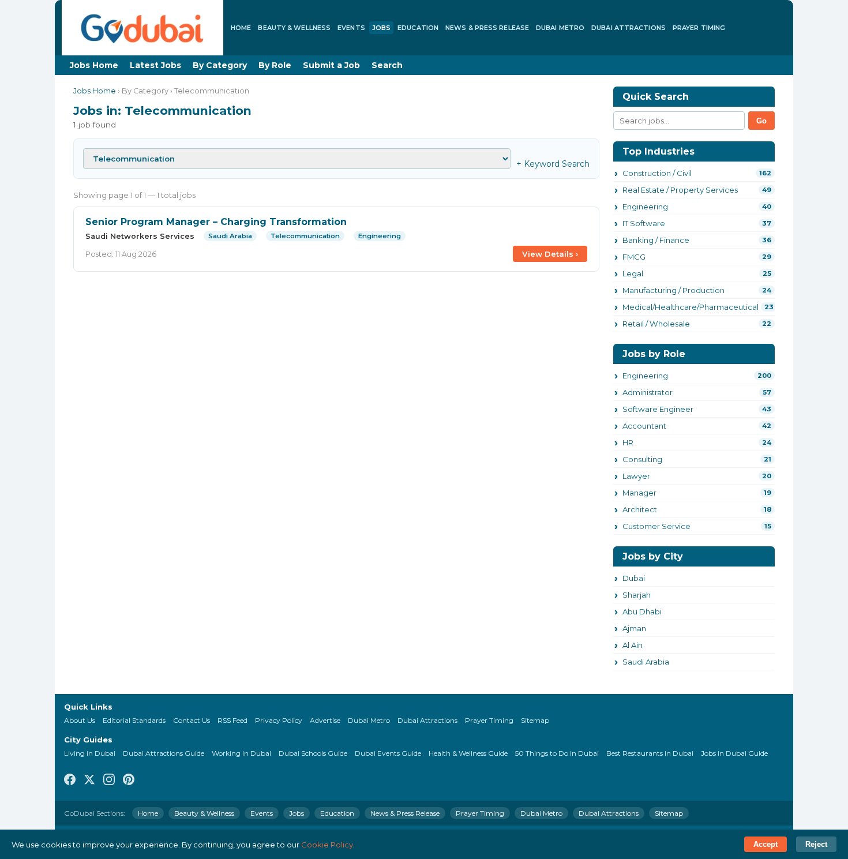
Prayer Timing (699, 28)
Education (417, 28)
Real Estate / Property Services (680, 189)
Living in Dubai (89, 753)
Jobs (381, 28)
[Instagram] (109, 780)
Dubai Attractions (628, 28)
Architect (639, 509)
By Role (274, 65)
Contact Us (191, 720)
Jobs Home (94, 65)
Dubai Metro (560, 28)
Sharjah (636, 594)
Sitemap (535, 720)
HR (627, 442)
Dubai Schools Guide (313, 753)
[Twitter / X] (89, 780)
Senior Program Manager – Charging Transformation (216, 221)
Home (241, 28)
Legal (632, 273)
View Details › (550, 253)
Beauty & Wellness (294, 28)
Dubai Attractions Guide (163, 753)
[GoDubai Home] (142, 27)
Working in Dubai (241, 753)
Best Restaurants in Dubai (649, 753)
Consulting (642, 459)
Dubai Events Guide (388, 753)
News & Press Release (487, 28)
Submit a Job (331, 65)
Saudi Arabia (645, 661)
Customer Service (656, 526)
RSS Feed (232, 720)
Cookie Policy (327, 844)
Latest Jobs (155, 65)
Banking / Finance (655, 240)
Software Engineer (657, 409)
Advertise (325, 720)
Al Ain (632, 645)
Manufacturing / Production (673, 290)
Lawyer (636, 476)
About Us (79, 720)
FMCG (634, 256)
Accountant (644, 425)
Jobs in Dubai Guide (734, 753)
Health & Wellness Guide (468, 753)
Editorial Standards (134, 720)
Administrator (647, 392)
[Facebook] (70, 780)
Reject (816, 844)
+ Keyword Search (553, 164)
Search (387, 65)
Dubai (633, 578)
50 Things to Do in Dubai (557, 753)
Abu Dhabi (642, 611)
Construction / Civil (657, 173)
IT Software (643, 223)
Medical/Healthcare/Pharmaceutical (690, 307)
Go (761, 121)
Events (351, 28)
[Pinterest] (128, 780)
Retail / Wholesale (656, 323)
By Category (220, 65)
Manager (639, 492)
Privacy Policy (278, 720)
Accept (765, 844)
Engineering (645, 206)
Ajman (634, 628)
